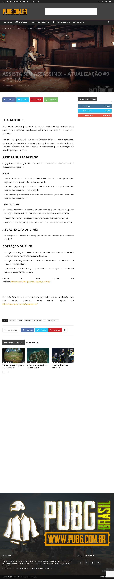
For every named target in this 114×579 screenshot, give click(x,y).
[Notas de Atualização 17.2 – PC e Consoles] (13, 355)
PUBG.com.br (9, 85)
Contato (35, 2)
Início (4, 29)
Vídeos (79, 22)
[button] (109, 23)
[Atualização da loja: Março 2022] (63, 355)
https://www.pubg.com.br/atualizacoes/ (20, 304)
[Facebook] (99, 1)
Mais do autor (32, 342)
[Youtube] (110, 1)
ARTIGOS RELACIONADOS (13, 342)
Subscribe (106, 115)
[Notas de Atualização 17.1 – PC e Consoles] (38, 355)
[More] (64, 330)
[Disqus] (38, 407)
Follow (107, 106)
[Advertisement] (71, 11)
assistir (20, 320)
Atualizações (41, 22)
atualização (28, 320)
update (56, 320)
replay (50, 320)
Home (9, 22)
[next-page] (7, 372)
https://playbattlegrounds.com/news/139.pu (30, 281)
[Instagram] (102, 1)
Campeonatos (61, 22)
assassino (12, 320)
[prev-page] (3, 372)
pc (44, 320)
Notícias (23, 22)
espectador (37, 320)
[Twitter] (106, 1)
